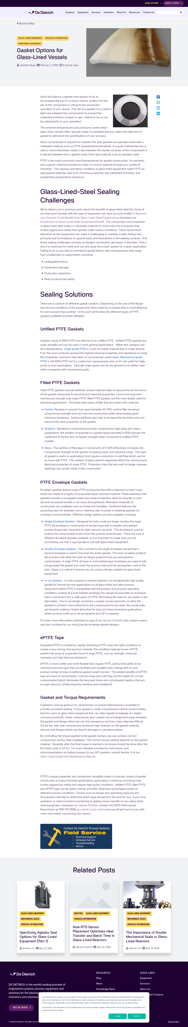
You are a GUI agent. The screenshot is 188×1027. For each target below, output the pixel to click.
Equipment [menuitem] (83, 12)
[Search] (181, 12)
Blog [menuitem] (98, 978)
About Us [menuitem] (121, 12)
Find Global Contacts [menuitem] (151, 994)
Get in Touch (20, 1008)
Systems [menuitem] (70, 12)
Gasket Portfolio (112, 620)
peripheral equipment (29, 43)
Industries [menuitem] (109, 12)
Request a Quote (172, 3)
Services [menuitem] (96, 12)
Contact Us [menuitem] (148, 12)
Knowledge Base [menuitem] (105, 989)
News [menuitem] (99, 983)
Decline (137, 1016)
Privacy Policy (173, 1022)
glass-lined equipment (30, 38)
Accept (117, 1016)
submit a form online (92, 809)
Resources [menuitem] (134, 12)
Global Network (151, 3)
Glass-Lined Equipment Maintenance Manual (67, 756)
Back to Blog (26, 23)
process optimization (56, 38)
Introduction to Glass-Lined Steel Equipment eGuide (71, 222)
